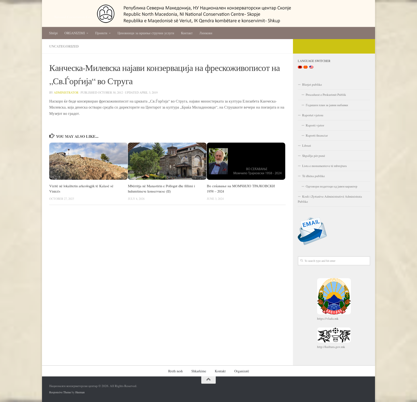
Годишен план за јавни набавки (327, 105)
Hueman (80, 392)
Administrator (66, 92)
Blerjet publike (312, 84)
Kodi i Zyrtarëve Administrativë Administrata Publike (330, 199)
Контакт (187, 33)
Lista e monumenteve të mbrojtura (324, 166)
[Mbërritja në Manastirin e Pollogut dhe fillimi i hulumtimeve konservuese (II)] (167, 161)
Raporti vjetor (315, 125)
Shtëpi (53, 33)
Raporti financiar (317, 135)
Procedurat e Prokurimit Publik (326, 94)
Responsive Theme (60, 392)
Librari (306, 145)
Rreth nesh (175, 371)
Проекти (101, 33)
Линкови (205, 33)
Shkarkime (198, 371)
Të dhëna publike (313, 176)
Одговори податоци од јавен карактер (331, 186)
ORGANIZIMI (74, 33)
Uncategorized (64, 46)
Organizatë (241, 371)
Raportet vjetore (312, 115)
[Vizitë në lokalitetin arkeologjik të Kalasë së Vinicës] (88, 161)
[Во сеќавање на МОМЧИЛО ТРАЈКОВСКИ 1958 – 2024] (246, 161)
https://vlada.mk (328, 318)
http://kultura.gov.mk (331, 347)
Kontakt (220, 371)
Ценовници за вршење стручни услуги (146, 33)
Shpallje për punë (313, 155)
